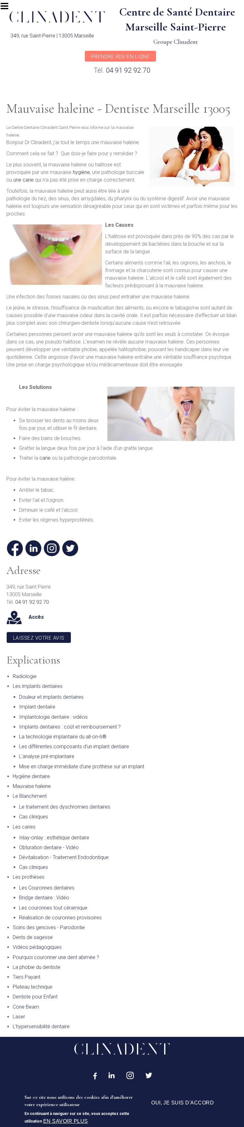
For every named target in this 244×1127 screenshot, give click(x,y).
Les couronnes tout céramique (53, 908)
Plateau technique (32, 987)
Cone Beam (26, 1007)
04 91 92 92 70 (128, 70)
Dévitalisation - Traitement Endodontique (64, 857)
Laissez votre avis (38, 638)
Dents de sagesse (33, 937)
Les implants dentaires (38, 686)
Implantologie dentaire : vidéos (53, 717)
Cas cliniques (33, 817)
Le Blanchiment (30, 796)
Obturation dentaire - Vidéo (49, 847)
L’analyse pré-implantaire (46, 756)
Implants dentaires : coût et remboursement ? (70, 727)
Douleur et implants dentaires (51, 697)
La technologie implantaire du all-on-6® (62, 737)
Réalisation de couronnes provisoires (60, 918)
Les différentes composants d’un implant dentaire (74, 747)
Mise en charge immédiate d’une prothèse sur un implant (81, 767)
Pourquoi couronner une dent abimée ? (56, 957)
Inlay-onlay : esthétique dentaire (54, 838)
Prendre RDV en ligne (120, 57)
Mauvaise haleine (32, 786)
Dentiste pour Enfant (35, 997)
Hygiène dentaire (31, 776)
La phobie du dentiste (36, 967)
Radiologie (25, 676)
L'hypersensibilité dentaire (41, 1027)
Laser (19, 1017)
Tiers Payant (26, 977)
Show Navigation (7, 8)
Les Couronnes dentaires (46, 888)
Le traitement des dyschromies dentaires (64, 807)
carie (45, 458)
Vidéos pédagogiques (37, 947)
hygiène (81, 172)
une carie (23, 180)
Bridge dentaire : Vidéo (44, 898)
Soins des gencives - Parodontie (49, 927)
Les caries (24, 827)
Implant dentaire (37, 707)
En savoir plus (65, 1121)
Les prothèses (28, 877)
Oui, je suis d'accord (182, 1102)
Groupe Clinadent (175, 42)
